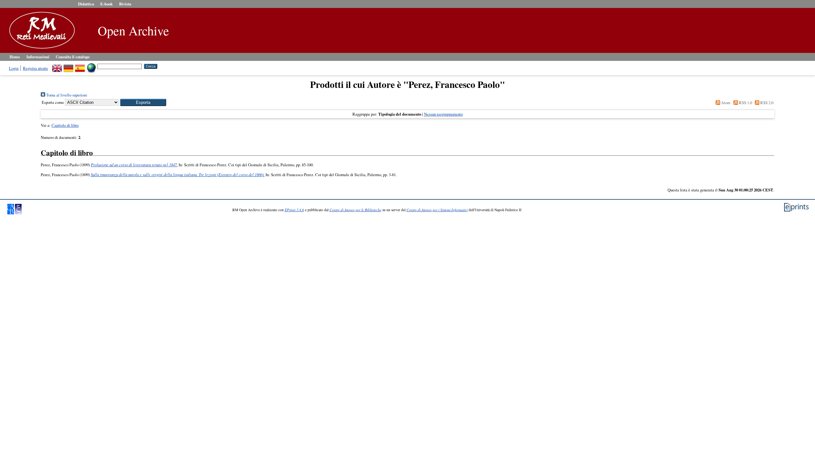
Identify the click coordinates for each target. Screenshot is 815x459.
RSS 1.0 (745, 102)
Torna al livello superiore (66, 95)
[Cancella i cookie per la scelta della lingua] (91, 66)
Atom (725, 102)
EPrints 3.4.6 (294, 209)
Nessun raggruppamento (443, 114)
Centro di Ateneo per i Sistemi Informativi (437, 209)
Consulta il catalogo (72, 57)
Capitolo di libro (65, 125)
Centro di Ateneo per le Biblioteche (355, 209)
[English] (57, 66)
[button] (143, 102)
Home (15, 57)
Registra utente (35, 68)
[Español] (80, 66)
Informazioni (37, 57)
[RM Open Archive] (40, 49)
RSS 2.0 (766, 102)
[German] (68, 66)
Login (13, 68)
